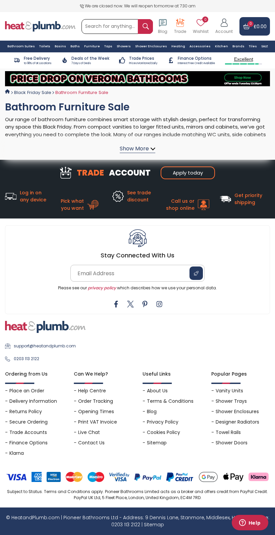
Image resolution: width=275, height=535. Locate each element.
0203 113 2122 (26, 358)
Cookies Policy (163, 432)
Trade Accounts (28, 432)
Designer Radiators (237, 422)
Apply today (188, 172)
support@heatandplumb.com (45, 346)
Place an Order (26, 390)
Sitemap (157, 442)
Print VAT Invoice (97, 422)
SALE (264, 46)
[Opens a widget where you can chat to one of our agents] (249, 523)
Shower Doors (232, 442)
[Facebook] (116, 304)
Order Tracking (95, 401)
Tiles (253, 46)
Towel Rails (228, 432)
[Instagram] (159, 304)
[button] (224, 26)
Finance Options (28, 442)
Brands (238, 46)
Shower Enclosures (237, 411)
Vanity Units (229, 390)
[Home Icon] (7, 92)
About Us (157, 390)
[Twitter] (130, 304)
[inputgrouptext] (145, 26)
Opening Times (96, 411)
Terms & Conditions (170, 401)
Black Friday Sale (32, 92)
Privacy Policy (162, 422)
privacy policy (102, 288)
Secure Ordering (28, 422)
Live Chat (89, 432)
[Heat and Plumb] (40, 26)
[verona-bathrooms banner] (137, 79)
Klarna (16, 453)
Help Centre (92, 390)
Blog (152, 411)
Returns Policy (25, 411)
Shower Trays (231, 401)
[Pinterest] (145, 304)
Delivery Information (33, 401)
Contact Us (91, 442)
